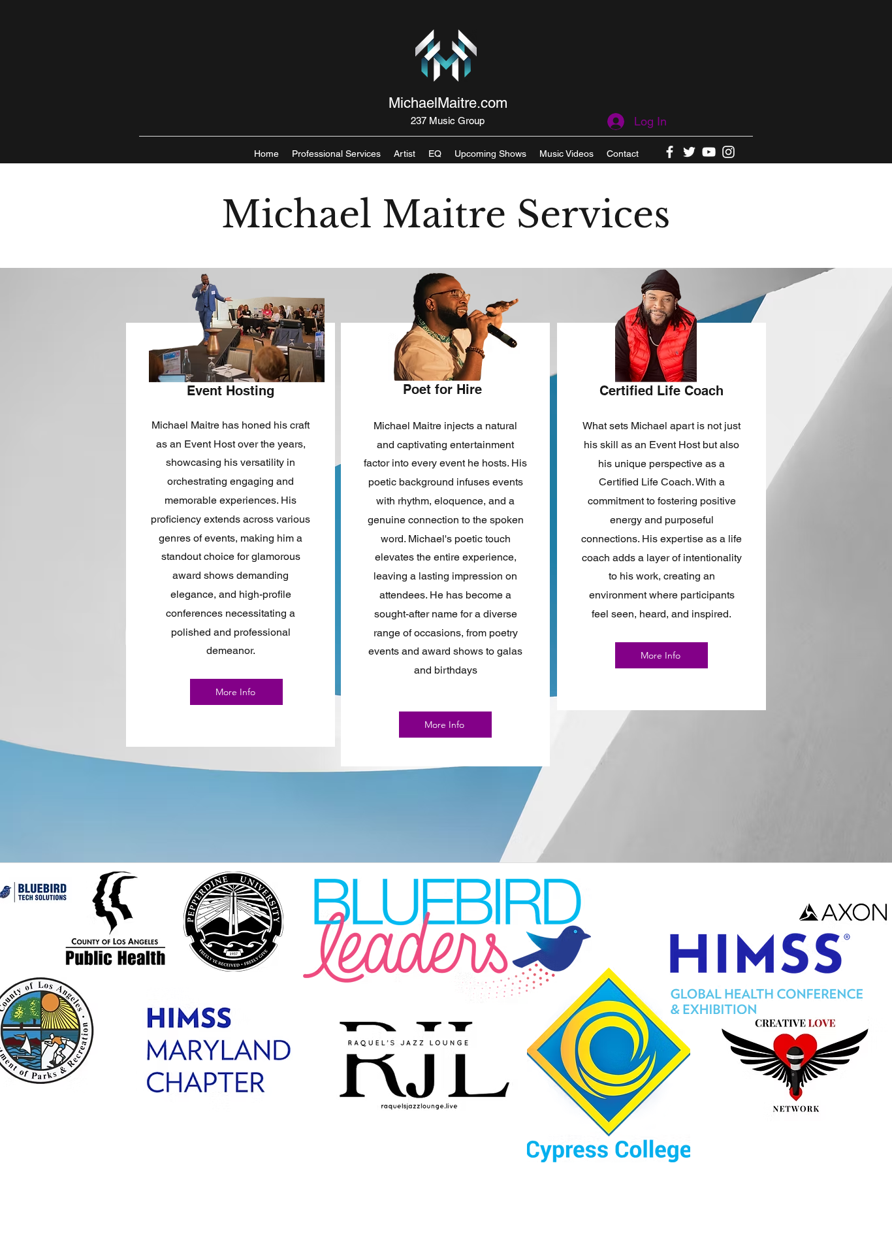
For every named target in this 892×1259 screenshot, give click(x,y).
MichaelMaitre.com (448, 103)
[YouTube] (709, 152)
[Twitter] (689, 152)
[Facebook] (669, 152)
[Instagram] (728, 152)
